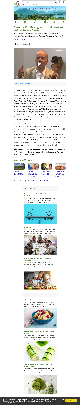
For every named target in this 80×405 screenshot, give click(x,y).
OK (71, 400)
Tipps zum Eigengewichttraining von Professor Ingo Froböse (33, 174)
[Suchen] (55, 2)
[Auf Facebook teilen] (20, 39)
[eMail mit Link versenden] (24, 39)
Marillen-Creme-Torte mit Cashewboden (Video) (60, 174)
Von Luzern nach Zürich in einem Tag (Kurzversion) (19, 173)
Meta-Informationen (22, 84)
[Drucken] (17, 39)
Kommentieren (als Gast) (23, 181)
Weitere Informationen (11, 403)
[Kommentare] (15, 39)
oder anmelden (40, 180)
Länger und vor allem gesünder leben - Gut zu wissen (45, 174)
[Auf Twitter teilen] (22, 39)
